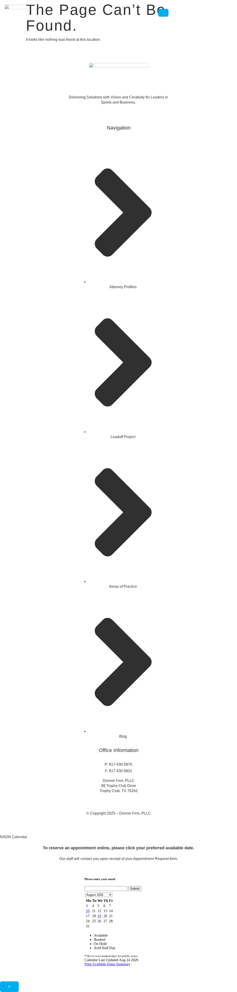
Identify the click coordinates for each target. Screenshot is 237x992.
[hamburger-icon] (163, 13)
